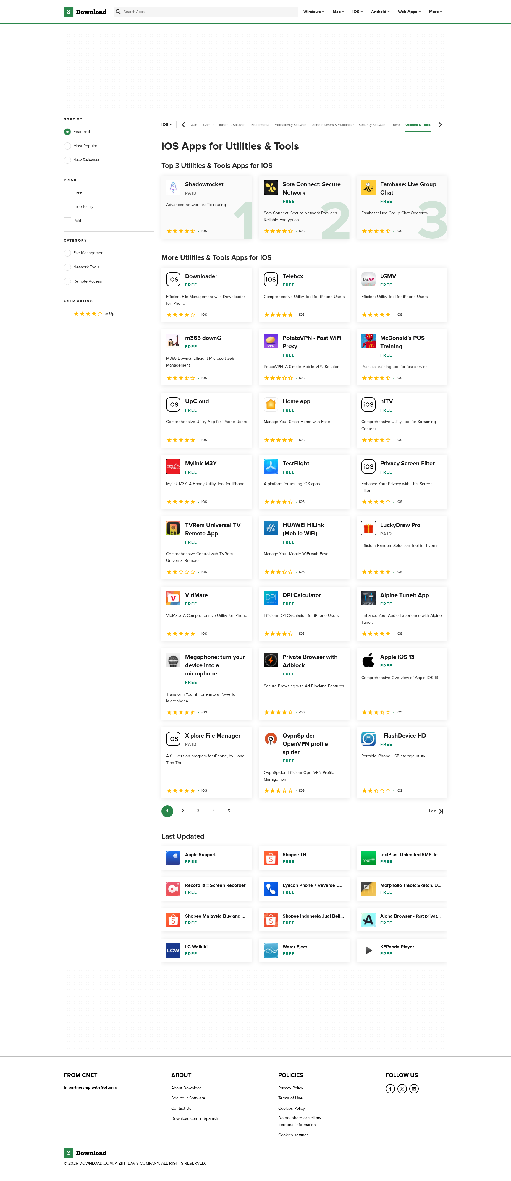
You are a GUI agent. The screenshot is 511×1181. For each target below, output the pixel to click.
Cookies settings (293, 1134)
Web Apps (407, 12)
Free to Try (83, 206)
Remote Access (87, 281)
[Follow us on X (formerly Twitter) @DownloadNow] (402, 1088)
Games (208, 125)
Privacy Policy (290, 1088)
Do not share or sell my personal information (299, 1121)
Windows (312, 12)
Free (77, 192)
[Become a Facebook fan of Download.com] (390, 1088)
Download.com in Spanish (194, 1118)
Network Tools (86, 267)
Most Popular (85, 145)
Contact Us (181, 1108)
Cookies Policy (291, 1108)
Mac (337, 12)
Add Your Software (188, 1098)
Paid (77, 220)
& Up (109, 313)
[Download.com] (85, 12)
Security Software (373, 125)
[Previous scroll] (184, 125)
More (434, 11)
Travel (396, 125)
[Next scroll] (440, 125)
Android (378, 12)
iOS (355, 12)
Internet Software (233, 125)
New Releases (86, 160)
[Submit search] (118, 12)
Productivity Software (291, 125)
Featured (81, 131)
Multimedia (260, 125)
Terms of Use (290, 1098)
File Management (89, 252)
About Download (186, 1088)
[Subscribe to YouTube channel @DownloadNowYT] (414, 1088)
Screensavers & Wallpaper (333, 125)
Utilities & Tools (418, 125)
